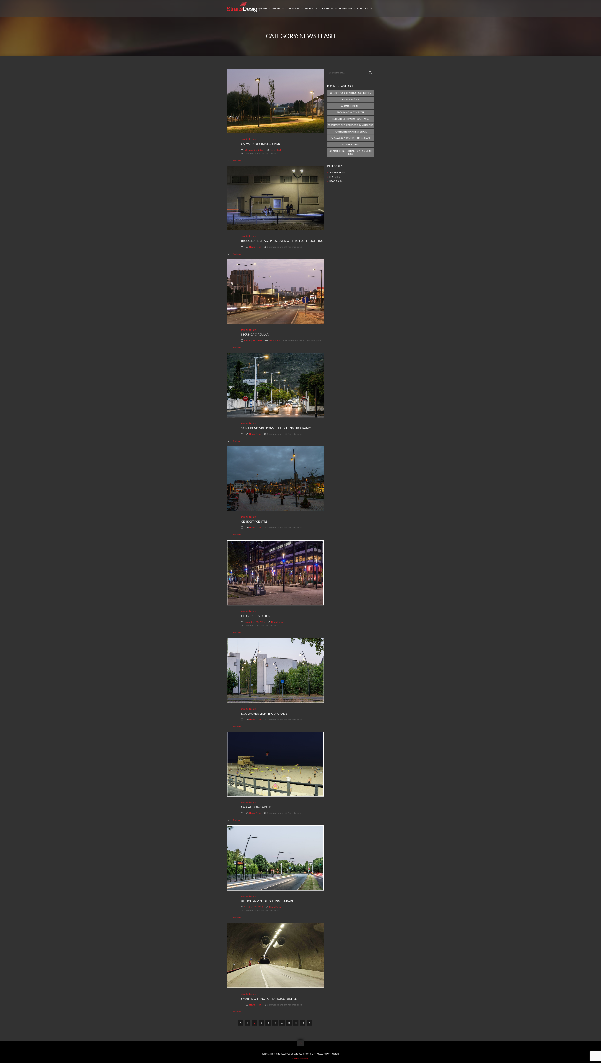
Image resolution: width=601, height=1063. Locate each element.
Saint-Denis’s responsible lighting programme (277, 428)
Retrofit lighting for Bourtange (350, 119)
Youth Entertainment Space (350, 131)
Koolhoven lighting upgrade (264, 713)
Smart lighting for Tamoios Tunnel (269, 998)
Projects (327, 8)
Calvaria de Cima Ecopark (260, 144)
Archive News (337, 172)
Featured (334, 177)
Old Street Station (255, 616)
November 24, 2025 (254, 622)
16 (289, 1022)
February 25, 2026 (254, 150)
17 (296, 1022)
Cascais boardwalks (256, 807)
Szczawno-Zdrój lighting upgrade (350, 138)
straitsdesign (248, 139)
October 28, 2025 (253, 907)
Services (294, 8)
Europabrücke (350, 99)
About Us (278, 8)
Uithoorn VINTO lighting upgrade (267, 901)
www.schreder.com (300, 1059)
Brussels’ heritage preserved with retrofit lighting (282, 240)
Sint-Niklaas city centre (351, 112)
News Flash (345, 8)
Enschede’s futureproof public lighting (350, 125)
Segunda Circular (255, 334)
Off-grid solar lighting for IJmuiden (350, 93)
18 (302, 1022)
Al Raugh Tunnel (350, 106)
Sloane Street (350, 144)
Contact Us (364, 8)
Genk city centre (254, 521)
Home (263, 8)
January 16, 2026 (253, 340)
